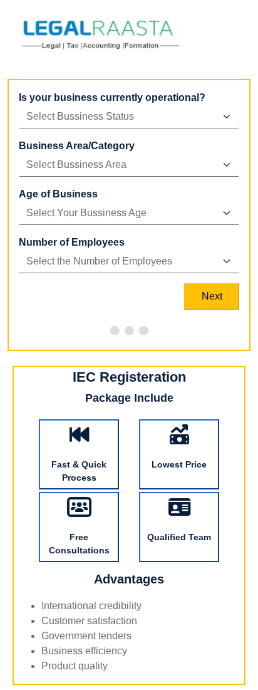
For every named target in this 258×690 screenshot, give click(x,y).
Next (212, 296)
